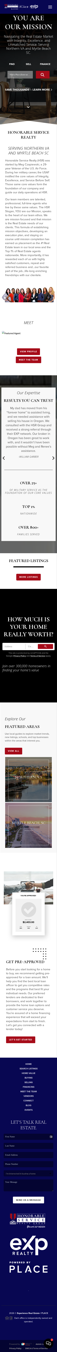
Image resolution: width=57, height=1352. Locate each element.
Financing (28, 1087)
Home (28, 1064)
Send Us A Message (28, 1200)
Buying (29, 1078)
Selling (28, 1082)
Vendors (29, 1096)
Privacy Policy (19, 656)
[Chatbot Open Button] (48, 1343)
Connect (28, 1100)
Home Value (28, 1073)
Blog (28, 1105)
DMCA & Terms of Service (36, 1348)
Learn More (42, 89)
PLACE (44, 1313)
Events (29, 1110)
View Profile (28, 351)
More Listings (28, 577)
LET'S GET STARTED (20, 1039)
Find (12, 64)
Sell (28, 64)
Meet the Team (28, 360)
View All (13, 751)
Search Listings (29, 1068)
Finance (45, 64)
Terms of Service (37, 656)
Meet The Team (28, 1091)
